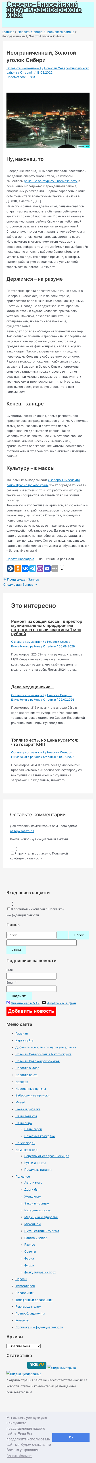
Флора (29, 1265)
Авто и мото (33, 1182)
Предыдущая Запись (21, 579)
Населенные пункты (30, 1088)
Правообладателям (30, 1313)
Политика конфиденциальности (39, 1327)
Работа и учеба (35, 1238)
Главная (21, 1033)
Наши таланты (26, 1116)
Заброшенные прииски (32, 1095)
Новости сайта (26, 1075)
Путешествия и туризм (41, 1231)
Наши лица (23, 1123)
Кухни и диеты (35, 1162)
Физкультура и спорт (40, 1272)
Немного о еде (26, 1149)
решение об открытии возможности (50, 181)
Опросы (21, 1279)
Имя (9, 970)
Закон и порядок (36, 1203)
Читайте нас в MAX (25, 1003)
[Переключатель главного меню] (16, 22)
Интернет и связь (37, 1210)
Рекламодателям (28, 1306)
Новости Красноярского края (37, 1061)
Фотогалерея (25, 1286)
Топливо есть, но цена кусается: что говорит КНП (44, 742)
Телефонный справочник (33, 1300)
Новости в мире (27, 1068)
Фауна (29, 1258)
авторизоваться (22, 831)
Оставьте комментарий (23, 68)
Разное (29, 1244)
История (21, 1081)
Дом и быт (32, 1189)
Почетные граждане (39, 1136)
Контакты (22, 1320)
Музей (20, 1102)
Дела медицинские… (32, 686)
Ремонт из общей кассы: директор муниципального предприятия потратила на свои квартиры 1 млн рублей (46, 627)
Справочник (24, 1293)
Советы (30, 1251)
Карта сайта (24, 1040)
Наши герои (33, 1129)
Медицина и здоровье (41, 1217)
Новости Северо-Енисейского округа (43, 1054)
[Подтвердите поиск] (62, 935)
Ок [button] (71, 1437)
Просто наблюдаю (20, 559)
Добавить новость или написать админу (45, 1047)
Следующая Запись (20, 584)
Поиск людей (25, 1143)
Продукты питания (38, 1169)
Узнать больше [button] (19, 1456)
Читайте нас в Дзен (61, 1003)
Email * (11, 982)
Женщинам (32, 1196)
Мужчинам (32, 1224)
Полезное (22, 1176)
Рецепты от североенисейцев (46, 1156)
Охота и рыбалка (27, 1109)
